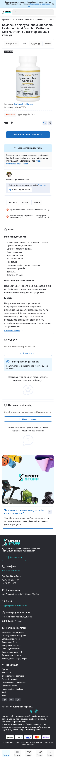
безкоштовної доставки (40, 4)
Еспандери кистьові (11, 639)
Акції (4, 692)
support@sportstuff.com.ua (14, 605)
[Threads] (36, 711)
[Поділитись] (50, 123)
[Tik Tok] (20, 711)
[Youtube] (14, 711)
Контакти (6, 673)
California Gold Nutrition (24, 104)
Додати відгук (30, 353)
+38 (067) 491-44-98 (11, 571)
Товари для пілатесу (11, 645)
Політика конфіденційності (14, 682)
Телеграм (42, 185)
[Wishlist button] (45, 123)
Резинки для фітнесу (11, 655)
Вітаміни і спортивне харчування (30, 20)
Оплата (25, 202)
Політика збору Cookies (12, 689)
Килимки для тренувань (13, 632)
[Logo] (6, 12)
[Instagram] (9, 711)
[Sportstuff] (28, 543)
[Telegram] (25, 711)
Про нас (5, 669)
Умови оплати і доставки (13, 676)
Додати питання (29, 419)
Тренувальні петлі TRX (12, 652)
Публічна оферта (9, 686)
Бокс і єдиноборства (11, 649)
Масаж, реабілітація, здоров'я (15, 658)
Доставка (12, 202)
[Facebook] (3, 711)
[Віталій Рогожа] (9, 174)
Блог (4, 695)
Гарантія (37, 202)
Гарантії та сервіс (10, 679)
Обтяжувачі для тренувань (14, 636)
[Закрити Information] (53, 4)
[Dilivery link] (49, 209)
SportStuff (7, 20)
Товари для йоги (9, 642)
